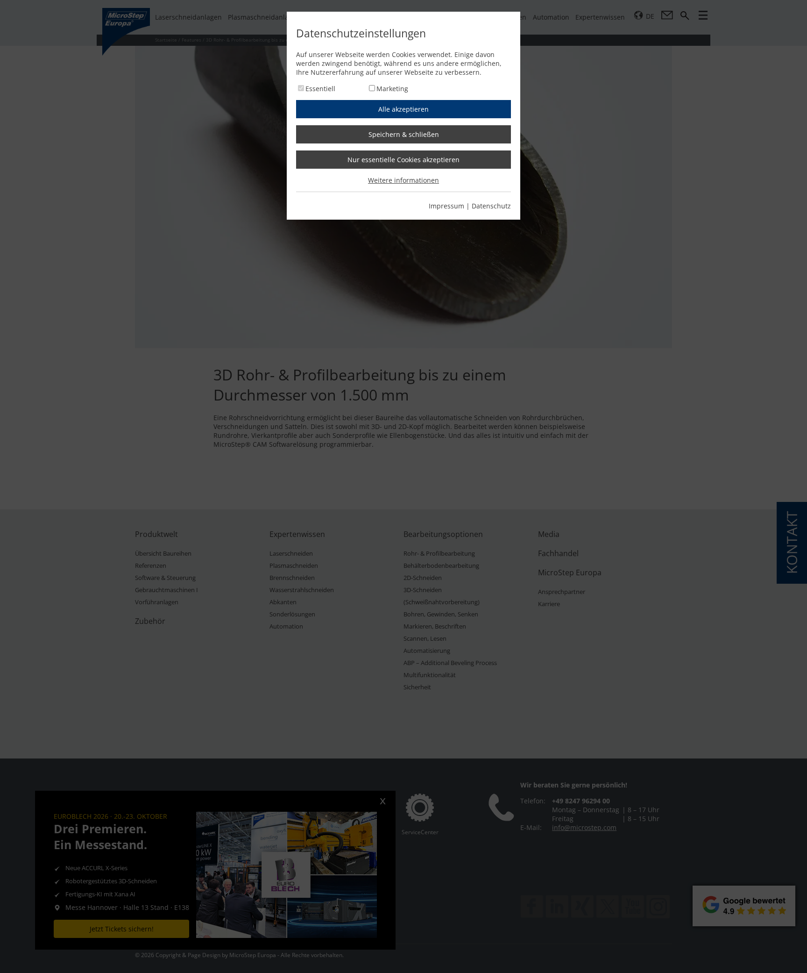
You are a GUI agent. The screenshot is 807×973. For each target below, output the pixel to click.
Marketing (392, 88)
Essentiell (320, 88)
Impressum (446, 205)
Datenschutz (491, 205)
